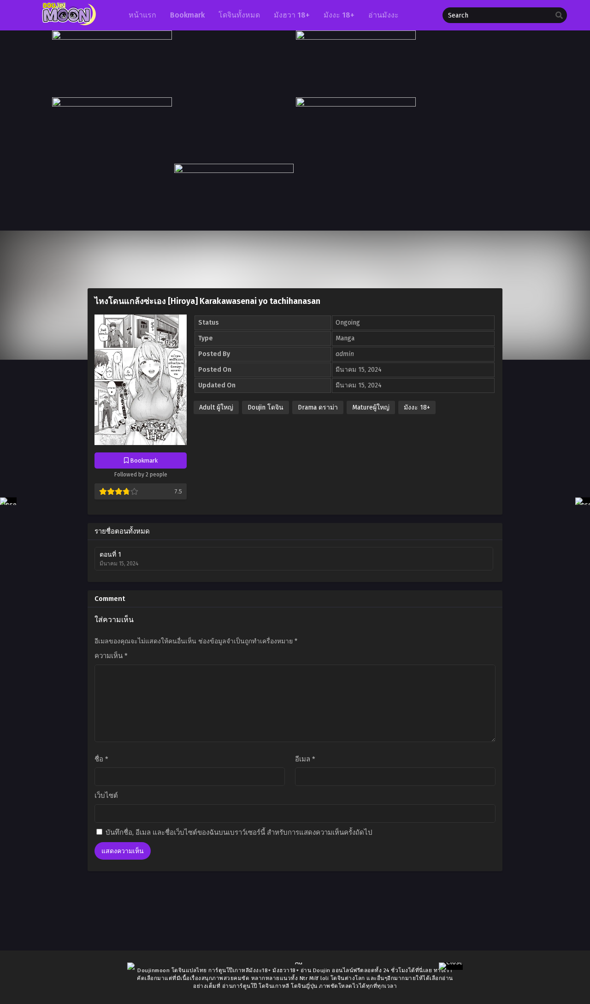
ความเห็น (111, 656)
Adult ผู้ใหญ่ (216, 407)
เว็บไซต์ (106, 795)
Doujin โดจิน (265, 407)
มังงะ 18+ (417, 407)
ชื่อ (101, 759)
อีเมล (305, 759)
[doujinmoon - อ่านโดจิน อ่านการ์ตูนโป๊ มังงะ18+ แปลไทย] (67, 23)
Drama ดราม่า (318, 407)
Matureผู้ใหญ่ (370, 407)
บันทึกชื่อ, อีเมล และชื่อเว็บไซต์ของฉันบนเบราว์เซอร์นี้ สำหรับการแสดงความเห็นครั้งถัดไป (239, 832)
